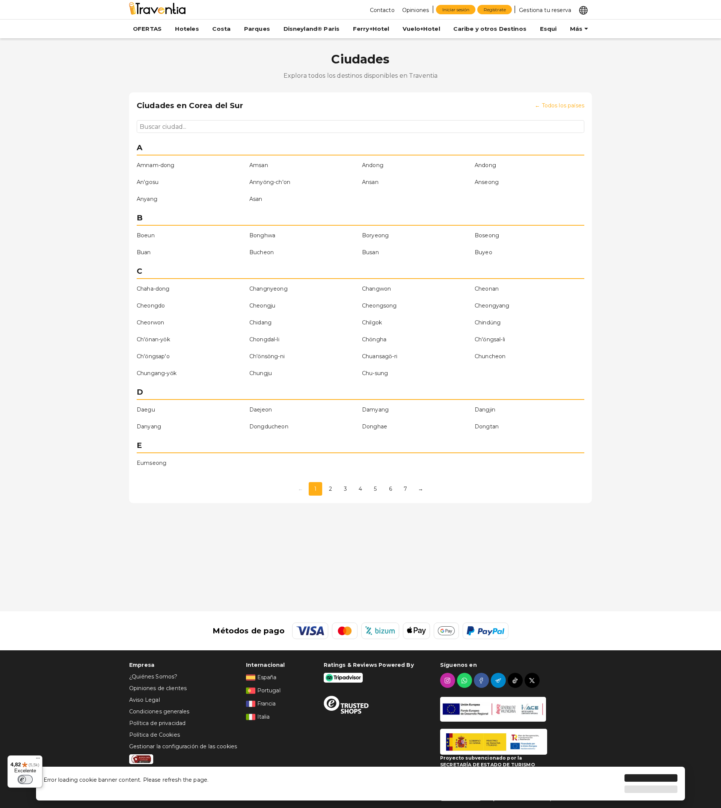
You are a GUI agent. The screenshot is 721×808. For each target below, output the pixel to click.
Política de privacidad (157, 723)
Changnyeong (268, 288)
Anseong (487, 182)
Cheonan (487, 288)
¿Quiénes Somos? (153, 676)
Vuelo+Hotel (421, 28)
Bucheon (261, 252)
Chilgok (372, 322)
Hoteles (187, 28)
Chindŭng (488, 322)
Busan (370, 252)
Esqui (548, 28)
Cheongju (262, 305)
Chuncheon (490, 356)
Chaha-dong (153, 288)
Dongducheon (268, 426)
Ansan (370, 182)
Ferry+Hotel (371, 28)
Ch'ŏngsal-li (490, 339)
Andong (372, 165)
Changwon (376, 288)
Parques (257, 28)
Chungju (260, 373)
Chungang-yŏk (156, 373)
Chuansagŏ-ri (379, 356)
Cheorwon (150, 322)
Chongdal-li (264, 339)
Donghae (374, 426)
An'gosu (147, 182)
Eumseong (151, 463)
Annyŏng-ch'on (269, 182)
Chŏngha (374, 339)
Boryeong (375, 235)
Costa (221, 28)
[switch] (25, 779)
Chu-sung (375, 373)
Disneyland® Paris (312, 28)
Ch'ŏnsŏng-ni (267, 356)
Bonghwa (262, 235)
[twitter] (533, 680)
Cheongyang (492, 305)
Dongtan (487, 426)
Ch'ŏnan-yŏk (153, 339)
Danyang (149, 426)
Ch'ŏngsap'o (153, 356)
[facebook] (482, 680)
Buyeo (483, 252)
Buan (144, 252)
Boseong (487, 235)
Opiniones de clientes (158, 688)
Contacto (382, 10)
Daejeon (260, 409)
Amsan (258, 165)
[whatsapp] (465, 680)
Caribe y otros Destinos (489, 28)
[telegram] (499, 680)
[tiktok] (516, 680)
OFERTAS (147, 28)
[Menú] (37, 759)
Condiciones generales (159, 711)
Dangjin (485, 409)
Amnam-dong (156, 165)
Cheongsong (379, 305)
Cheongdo (151, 305)
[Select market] (583, 9)
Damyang (375, 409)
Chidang (260, 322)
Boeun (146, 235)
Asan (255, 199)
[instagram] (448, 680)
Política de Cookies (154, 734)
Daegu (146, 409)
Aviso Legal (144, 699)
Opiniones (415, 10)
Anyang (147, 199)
